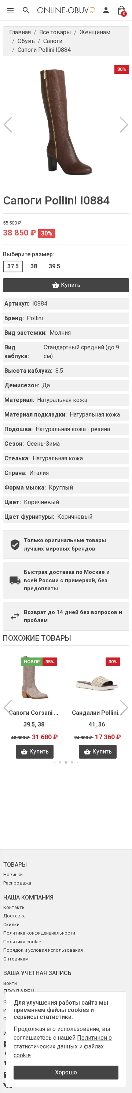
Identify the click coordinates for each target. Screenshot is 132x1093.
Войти (10, 983)
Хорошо (66, 1072)
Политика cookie (22, 941)
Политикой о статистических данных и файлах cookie (63, 1046)
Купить (70, 284)
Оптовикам (16, 959)
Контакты (14, 907)
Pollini (35, 318)
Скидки (11, 924)
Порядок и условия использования (43, 950)
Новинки (13, 874)
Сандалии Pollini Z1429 (98, 712)
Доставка (14, 915)
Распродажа (17, 883)
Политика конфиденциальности (39, 933)
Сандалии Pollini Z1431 (34, 712)
